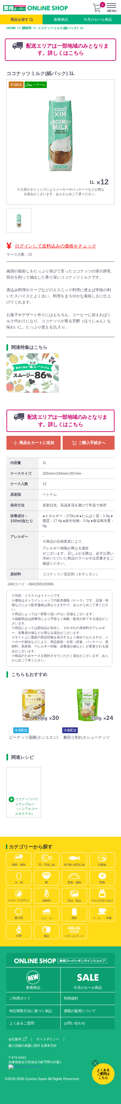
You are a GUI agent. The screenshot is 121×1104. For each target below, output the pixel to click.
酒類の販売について (80, 1011)
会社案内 (14, 1039)
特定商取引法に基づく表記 (30, 1011)
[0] (97, 8)
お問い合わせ (74, 1023)
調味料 (27, 28)
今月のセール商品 (98, 19)
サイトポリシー (47, 1039)
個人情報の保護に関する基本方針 (32, 1045)
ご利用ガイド (20, 998)
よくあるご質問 (21, 1023)
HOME (11, 28)
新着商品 (61, 19)
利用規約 (71, 998)
